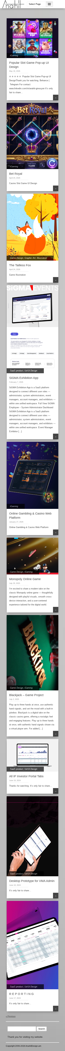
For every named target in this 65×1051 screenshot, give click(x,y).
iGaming (14, 55)
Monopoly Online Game (25, 579)
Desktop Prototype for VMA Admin (31, 881)
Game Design (16, 258)
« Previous (11, 1016)
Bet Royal (15, 173)
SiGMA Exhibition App (23, 378)
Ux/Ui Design (30, 370)
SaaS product (16, 370)
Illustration (42, 258)
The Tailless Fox (20, 265)
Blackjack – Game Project (26, 695)
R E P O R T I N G (21, 994)
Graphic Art (30, 258)
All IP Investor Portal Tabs (26, 776)
